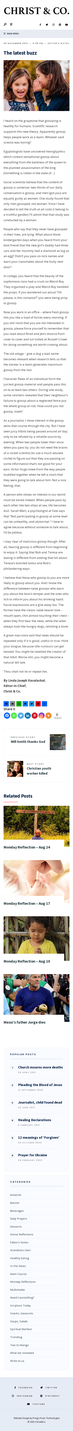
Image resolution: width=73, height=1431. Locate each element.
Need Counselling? (22, 1297)
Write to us (17, 1361)
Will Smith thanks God (28, 740)
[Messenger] (26, 704)
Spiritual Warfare (21, 1329)
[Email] (13, 704)
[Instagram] (53, 25)
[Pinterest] (60, 25)
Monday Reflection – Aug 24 (27, 847)
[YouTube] (66, 25)
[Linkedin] (28, 715)
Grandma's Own (20, 1250)
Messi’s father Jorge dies (25, 1022)
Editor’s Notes (58, 43)
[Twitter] (47, 25)
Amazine (15, 1195)
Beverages (17, 1210)
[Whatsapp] (14, 715)
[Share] (45, 704)
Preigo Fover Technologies (46, 1418)
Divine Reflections (21, 1234)
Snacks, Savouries (21, 1313)
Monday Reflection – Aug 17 (27, 903)
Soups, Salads (19, 1321)
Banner (15, 1203)
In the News (18, 1266)
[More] (48, 715)
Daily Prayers (18, 1218)
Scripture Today (20, 1305)
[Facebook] (40, 25)
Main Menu (12, 33)
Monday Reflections (23, 1281)
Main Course (18, 1274)
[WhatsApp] (19, 704)
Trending (16, 1337)
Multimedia (17, 1289)
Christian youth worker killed (39, 769)
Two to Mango (19, 1345)
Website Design (22, 1418)
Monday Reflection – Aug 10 (27, 961)
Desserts (16, 1226)
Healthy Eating (19, 1258)
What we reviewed (22, 1353)
